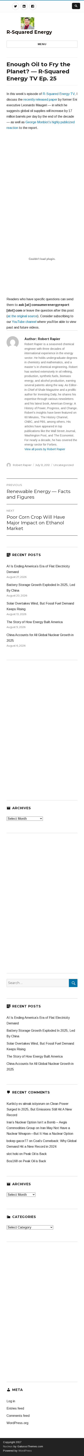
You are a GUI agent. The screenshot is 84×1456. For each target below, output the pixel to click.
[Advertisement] (42, 178)
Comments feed (18, 1415)
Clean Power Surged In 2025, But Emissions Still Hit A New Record (39, 1109)
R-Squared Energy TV (59, 94)
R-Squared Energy (29, 32)
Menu (42, 44)
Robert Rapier (22, 465)
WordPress (25, 1450)
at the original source (22, 316)
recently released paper (40, 99)
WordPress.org (17, 1423)
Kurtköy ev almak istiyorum (26, 1103)
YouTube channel (24, 321)
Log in (11, 1401)
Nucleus (8, 1446)
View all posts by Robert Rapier (44, 449)
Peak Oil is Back (35, 1154)
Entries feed (15, 1408)
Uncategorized (63, 465)
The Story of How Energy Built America (35, 622)
